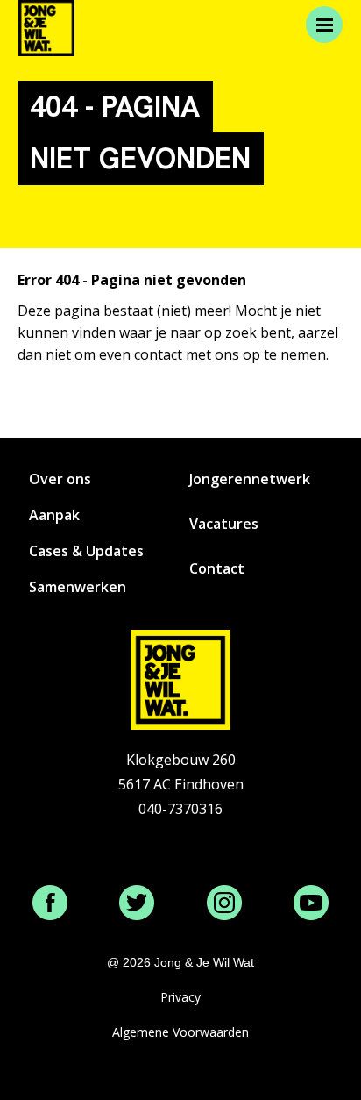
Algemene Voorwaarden (180, 1032)
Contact (216, 568)
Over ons (60, 479)
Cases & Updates (86, 551)
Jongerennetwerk (249, 479)
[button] (324, 24)
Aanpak (54, 515)
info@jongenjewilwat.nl (180, 833)
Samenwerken (77, 586)
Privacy (180, 997)
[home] (46, 28)
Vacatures (223, 523)
